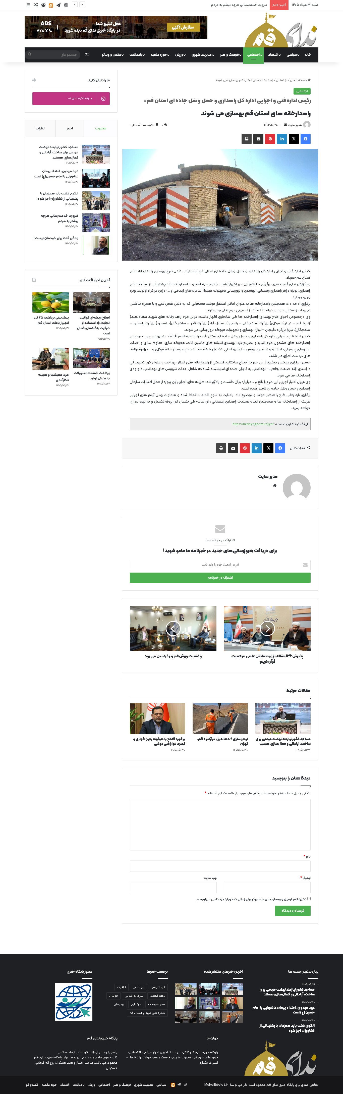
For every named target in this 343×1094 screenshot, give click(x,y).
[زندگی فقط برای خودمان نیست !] (96, 245)
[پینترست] (270, 139)
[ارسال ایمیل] (285, 125)
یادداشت (136, 54)
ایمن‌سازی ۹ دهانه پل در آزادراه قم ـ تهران (222, 742)
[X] (294, 139)
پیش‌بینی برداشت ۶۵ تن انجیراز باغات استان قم (51, 320)
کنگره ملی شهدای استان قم (147, 1013)
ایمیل (305, 878)
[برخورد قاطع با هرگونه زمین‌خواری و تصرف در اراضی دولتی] (157, 718)
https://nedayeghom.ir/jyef (253, 424)
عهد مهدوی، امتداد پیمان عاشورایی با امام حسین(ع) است (56, 174)
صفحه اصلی (299, 80)
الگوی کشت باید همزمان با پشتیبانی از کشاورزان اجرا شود (57, 196)
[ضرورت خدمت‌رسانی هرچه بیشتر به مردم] (96, 222)
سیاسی (292, 54)
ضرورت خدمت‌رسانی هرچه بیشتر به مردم (239, 5)
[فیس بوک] (306, 139)
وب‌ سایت (210, 878)
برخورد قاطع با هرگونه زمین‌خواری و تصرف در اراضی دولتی (159, 742)
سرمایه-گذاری (134, 996)
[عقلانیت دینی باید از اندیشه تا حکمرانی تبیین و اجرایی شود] (209, 1017)
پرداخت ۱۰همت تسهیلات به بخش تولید (92, 375)
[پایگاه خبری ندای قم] (280, 29)
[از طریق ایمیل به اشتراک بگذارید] (258, 139)
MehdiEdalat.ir (216, 1084)
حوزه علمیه (159, 54)
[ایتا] (51, 6)
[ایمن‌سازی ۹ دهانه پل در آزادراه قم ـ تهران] (220, 718)
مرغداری (136, 1004)
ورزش (179, 54)
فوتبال (113, 996)
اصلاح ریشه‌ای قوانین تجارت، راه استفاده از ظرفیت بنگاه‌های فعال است (93, 325)
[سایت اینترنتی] (275, 486)
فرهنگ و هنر (229, 54)
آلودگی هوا (158, 987)
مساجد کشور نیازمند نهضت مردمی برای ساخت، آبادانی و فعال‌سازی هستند (283, 742)
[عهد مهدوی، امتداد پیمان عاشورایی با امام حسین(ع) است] (96, 178)
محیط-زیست (156, 1004)
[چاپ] (247, 139)
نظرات (40, 128)
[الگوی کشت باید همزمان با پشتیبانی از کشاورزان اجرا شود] (96, 200)
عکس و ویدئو (111, 54)
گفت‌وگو (32, 1084)
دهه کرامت (157, 996)
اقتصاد (273, 54)
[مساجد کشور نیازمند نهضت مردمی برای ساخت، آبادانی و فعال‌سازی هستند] (283, 718)
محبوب (100, 128)
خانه (308, 54)
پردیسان (119, 1004)
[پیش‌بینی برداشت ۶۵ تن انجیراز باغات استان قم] (50, 302)
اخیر (70, 128)
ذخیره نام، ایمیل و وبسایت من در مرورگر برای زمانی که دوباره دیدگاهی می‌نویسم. (251, 899)
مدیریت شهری (202, 54)
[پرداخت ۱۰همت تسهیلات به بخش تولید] (91, 358)
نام (307, 856)
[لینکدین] (282, 139)
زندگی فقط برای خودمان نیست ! (56, 238)
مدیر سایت (295, 125)
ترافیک (121, 987)
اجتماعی (253, 54)
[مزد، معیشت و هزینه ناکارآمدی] (50, 359)
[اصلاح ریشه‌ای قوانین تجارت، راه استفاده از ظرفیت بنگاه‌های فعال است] (91, 302)
